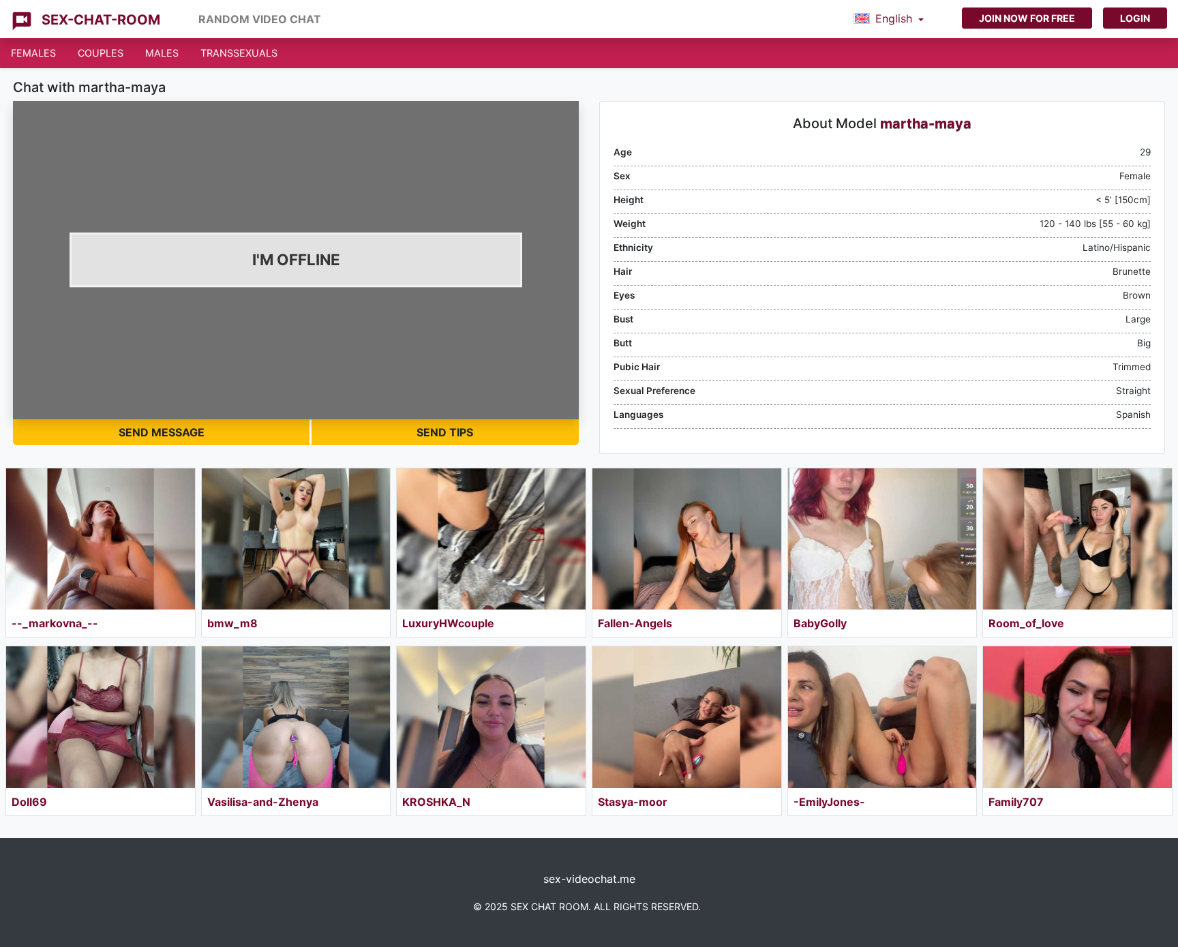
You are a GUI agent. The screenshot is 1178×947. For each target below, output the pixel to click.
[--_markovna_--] (100, 539)
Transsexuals (238, 53)
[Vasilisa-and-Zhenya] (296, 716)
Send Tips (445, 432)
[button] (888, 19)
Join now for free (1027, 18)
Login (1135, 18)
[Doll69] (100, 716)
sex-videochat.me (589, 879)
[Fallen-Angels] (686, 539)
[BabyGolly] (882, 539)
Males (162, 53)
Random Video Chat (259, 19)
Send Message (162, 432)
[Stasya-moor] (686, 716)
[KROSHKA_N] (491, 716)
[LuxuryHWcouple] (491, 539)
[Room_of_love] (1077, 539)
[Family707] (1077, 716)
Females (33, 53)
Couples (100, 53)
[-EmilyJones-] (882, 716)
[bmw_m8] (296, 539)
